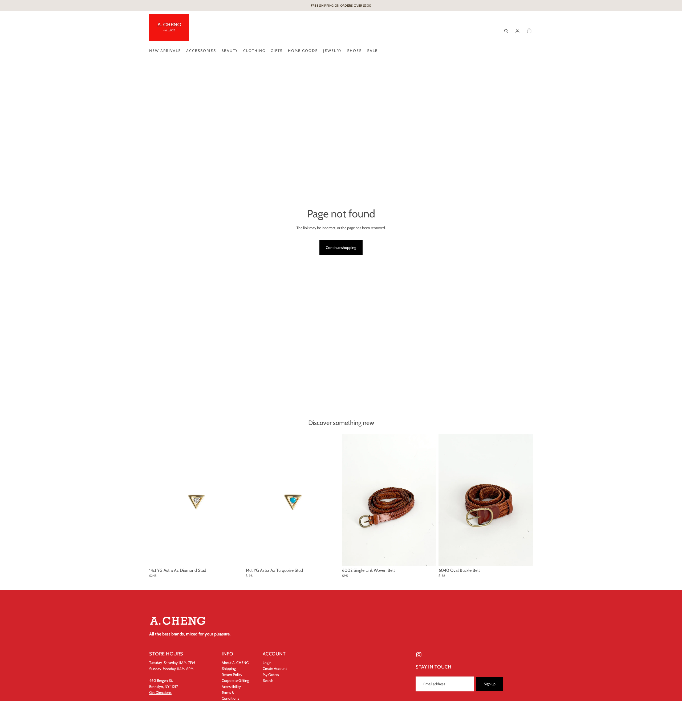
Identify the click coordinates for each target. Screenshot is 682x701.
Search (268, 680)
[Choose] (428, 557)
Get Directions (160, 692)
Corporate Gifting (235, 680)
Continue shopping (341, 247)
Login (267, 662)
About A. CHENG (235, 662)
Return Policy (232, 674)
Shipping (229, 668)
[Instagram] (419, 654)
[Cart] (529, 31)
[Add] (235, 557)
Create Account (275, 668)
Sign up (490, 683)
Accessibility (231, 686)
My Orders (271, 674)
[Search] (506, 31)
